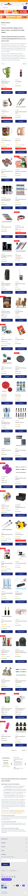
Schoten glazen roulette (19, 227)
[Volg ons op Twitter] (5, 877)
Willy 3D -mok (17, 140)
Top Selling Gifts (19, 813)
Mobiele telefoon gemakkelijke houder (7, 564)
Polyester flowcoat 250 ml (6, 450)
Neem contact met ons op (14, 0)
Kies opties (21, 121)
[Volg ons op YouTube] (12, 877)
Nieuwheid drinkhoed (19, 534)
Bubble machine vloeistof (6, 736)
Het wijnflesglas (18, 81)
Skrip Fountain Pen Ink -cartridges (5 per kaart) (5, 423)
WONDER (2, 561)
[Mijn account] (23, 4)
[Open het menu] (2, 4)
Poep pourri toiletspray (19, 422)
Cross (16, 197)
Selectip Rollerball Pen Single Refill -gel (20, 479)
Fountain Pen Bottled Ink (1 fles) (20, 737)
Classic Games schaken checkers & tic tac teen (5, 312)
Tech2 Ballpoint (18, 255)
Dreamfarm (17, 561)
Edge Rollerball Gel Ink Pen (6, 227)
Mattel (16, 337)
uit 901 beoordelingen (6, 766)
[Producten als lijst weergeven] (26, 63)
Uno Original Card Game (19, 339)
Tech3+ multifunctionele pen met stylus (20, 200)
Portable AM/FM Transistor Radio (20, 284)
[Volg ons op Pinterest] (10, 877)
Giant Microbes (4, 394)
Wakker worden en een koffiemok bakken (5, 82)
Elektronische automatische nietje (6, 368)
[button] (12, 764)
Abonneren (5, 864)
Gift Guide (16, 810)
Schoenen (3, 478)
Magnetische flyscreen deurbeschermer (5, 651)
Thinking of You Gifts (5, 811)
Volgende (23, 750)
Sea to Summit (17, 394)
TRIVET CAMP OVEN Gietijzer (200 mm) (20, 368)
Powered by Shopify (4, 893)
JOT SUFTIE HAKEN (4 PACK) (20, 563)
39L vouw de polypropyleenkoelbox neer (20, 506)
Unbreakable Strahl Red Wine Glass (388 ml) (6, 256)
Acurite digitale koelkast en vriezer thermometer (20, 709)
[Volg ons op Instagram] (7, 877)
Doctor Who (3, 169)
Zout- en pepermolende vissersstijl (5, 681)
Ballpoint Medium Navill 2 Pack (7, 534)
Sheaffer (3, 420)
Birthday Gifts (20, 810)
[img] (5, 765)
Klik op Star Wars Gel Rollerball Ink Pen (21, 112)
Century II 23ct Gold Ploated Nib (6, 621)
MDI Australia (3, 110)
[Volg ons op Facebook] (2, 877)
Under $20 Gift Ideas (5, 813)
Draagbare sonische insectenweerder (19, 594)
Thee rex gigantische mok (6, 140)
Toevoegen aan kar (7, 92)
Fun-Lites (3, 734)
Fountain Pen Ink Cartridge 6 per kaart (20, 451)
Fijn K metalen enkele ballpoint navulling (7, 594)
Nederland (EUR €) (13, 870)
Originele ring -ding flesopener (20, 171)
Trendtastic (17, 169)
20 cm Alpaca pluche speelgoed (19, 312)
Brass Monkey (17, 504)
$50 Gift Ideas (11, 813)
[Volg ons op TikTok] (14, 877)
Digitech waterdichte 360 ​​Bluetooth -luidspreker (6, 284)
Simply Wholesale (4, 476)
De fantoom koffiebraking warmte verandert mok (6, 200)
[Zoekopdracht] (25, 7)
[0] (25, 4)
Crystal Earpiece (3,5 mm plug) (21, 621)
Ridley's (2, 337)
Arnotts (2, 366)
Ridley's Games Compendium (6, 339)
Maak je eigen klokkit (5, 505)
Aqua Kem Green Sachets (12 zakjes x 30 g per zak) (6, 709)
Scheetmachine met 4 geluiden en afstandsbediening (21, 651)
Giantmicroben (4, 395)
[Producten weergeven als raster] (24, 63)
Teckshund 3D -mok (5, 111)
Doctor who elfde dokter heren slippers (7, 172)
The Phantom (3, 197)
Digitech (2, 282)
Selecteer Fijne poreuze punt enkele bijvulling (20, 681)
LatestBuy (3, 254)
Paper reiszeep (18, 395)
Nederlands (4, 870)
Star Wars (17, 110)
